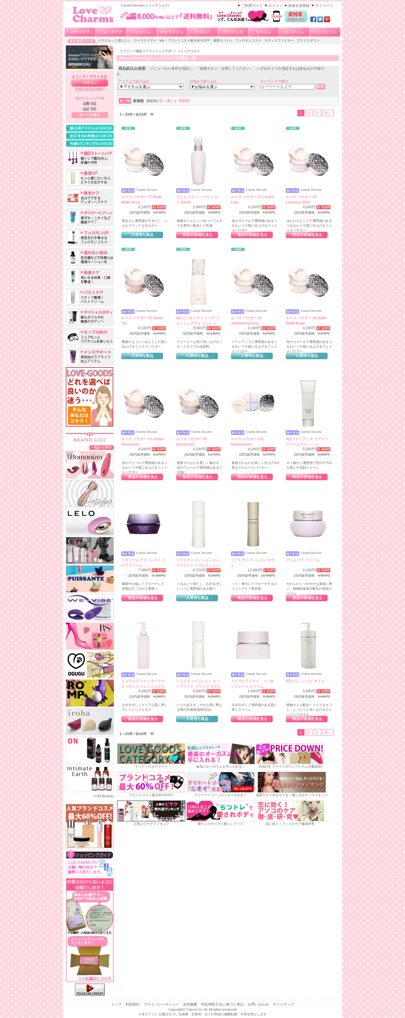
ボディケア (80, 32)
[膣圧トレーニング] (90, 158)
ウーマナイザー (145, 40)
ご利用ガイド (252, 6)
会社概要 (190, 1004)
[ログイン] (89, 83)
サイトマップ (283, 1004)
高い (171, 101)
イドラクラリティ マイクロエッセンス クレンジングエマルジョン (143, 686)
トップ (116, 1004)
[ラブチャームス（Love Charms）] (93, 23)
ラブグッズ (233, 32)
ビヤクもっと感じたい (115, 40)
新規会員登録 (299, 6)
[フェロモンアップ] (90, 237)
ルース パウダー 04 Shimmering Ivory (246, 320)
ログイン (275, 6)
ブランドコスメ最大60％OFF (189, 40)
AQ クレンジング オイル (305, 681)
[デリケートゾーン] (90, 217)
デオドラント (172, 32)
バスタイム (141, 32)
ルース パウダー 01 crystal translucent (142, 441)
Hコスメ (202, 32)
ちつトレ (263, 32)
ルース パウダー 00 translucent (191, 441)
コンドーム (294, 32)
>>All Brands (103, 796)
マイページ (324, 6)
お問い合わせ (259, 1004)
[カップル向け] (90, 336)
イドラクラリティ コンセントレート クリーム (252, 683)
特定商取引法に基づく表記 (223, 1004)
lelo (162, 40)
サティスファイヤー (279, 40)
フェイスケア (110, 32)
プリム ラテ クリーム (303, 560)
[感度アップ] (90, 177)
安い (163, 101)
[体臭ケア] (90, 277)
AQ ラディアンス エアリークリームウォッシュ (307, 441)
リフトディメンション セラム (253, 562)
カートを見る (89, 115)
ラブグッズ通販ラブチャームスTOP (146, 51)
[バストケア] (90, 297)
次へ (327, 113)
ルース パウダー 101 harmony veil (247, 441)
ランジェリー (325, 32)
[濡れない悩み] (90, 257)
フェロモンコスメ (248, 40)
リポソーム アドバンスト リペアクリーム (143, 562)
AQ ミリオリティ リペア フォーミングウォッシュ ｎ (197, 320)
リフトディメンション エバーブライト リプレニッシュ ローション (198, 565)
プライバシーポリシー (161, 1004)
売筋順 (183, 101)
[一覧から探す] (101, 447)
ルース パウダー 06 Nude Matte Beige (306, 320)
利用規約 (133, 1004)
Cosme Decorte (146, 189)
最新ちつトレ (223, 40)
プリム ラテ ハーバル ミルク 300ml (197, 199)
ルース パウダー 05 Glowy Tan (142, 320)
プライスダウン (308, 40)
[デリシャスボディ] (90, 317)
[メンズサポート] (90, 356)
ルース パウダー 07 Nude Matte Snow (141, 199)
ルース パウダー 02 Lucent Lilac (252, 199)
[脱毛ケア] (90, 197)
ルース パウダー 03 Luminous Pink (301, 199)
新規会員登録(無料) (89, 89)
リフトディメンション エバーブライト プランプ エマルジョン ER (198, 686)
